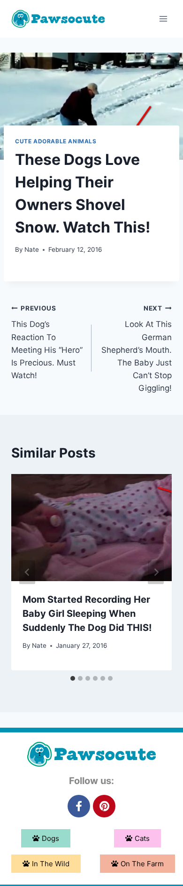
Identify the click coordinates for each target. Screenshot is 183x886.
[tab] (72, 678)
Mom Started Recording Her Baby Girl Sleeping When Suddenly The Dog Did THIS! (87, 613)
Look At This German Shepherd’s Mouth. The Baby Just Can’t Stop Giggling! (136, 348)
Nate (31, 249)
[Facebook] (79, 806)
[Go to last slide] (27, 572)
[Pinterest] (104, 806)
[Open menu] (163, 18)
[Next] (156, 572)
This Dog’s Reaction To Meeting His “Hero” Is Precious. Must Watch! (47, 342)
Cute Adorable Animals (56, 141)
